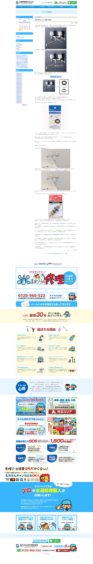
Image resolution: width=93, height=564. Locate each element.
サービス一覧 (19, 535)
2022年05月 (18, 86)
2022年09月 (18, 91)
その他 (17, 36)
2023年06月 (18, 102)
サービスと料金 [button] (31, 6)
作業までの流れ (51, 535)
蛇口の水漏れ (19, 44)
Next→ (29, 19)
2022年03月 (18, 83)
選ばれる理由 (63, 535)
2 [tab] (47, 290)
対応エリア (52, 6)
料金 (23, 535)
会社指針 (31, 535)
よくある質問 (72, 6)
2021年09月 (18, 75)
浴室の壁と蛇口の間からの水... (22, 64)
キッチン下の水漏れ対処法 (21, 66)
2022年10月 (18, 92)
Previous (16, 278)
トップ (21, 6)
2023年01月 (18, 96)
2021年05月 (18, 73)
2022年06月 (18, 87)
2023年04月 (18, 100)
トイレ (17, 43)
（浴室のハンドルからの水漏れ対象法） (52, 234)
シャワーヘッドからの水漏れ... (22, 60)
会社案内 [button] (61, 6)
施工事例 (46, 535)
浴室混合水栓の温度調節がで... (22, 55)
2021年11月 (18, 78)
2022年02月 (18, 82)
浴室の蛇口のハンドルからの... (22, 63)
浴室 (17, 48)
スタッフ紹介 (57, 535)
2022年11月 (18, 93)
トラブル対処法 (41, 6)
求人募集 (68, 535)
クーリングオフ (73, 535)
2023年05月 (18, 101)
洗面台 (17, 46)
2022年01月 (18, 80)
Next (76, 278)
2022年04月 (18, 84)
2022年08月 (18, 89)
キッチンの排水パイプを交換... (22, 67)
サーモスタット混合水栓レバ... (22, 58)
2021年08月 (18, 74)
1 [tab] (45, 290)
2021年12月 (18, 79)
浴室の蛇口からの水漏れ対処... (22, 62)
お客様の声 (41, 535)
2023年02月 (18, 97)
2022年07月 (18, 88)
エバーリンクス (19, 37)
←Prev (20, 19)
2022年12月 (18, 95)
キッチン (18, 47)
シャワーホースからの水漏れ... (22, 59)
